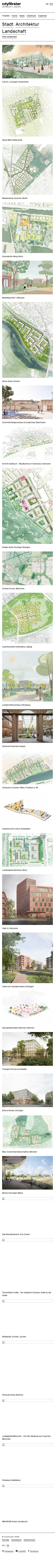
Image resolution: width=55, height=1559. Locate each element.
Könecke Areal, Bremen (12, 1395)
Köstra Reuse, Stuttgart (12, 1110)
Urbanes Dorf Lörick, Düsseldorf (16, 829)
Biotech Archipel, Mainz (12, 1193)
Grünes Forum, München (13, 588)
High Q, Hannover (10, 928)
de (47, 4)
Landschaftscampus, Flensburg (16, 705)
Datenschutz (29, 1540)
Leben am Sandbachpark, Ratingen (18, 986)
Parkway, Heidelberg (11, 1480)
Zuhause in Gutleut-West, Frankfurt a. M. (20, 787)
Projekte (6, 16)
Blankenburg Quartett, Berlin (15, 198)
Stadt (8, 24)
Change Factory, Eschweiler (14, 1069)
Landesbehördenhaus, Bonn (14, 870)
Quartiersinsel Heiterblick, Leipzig (17, 647)
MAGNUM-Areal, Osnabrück (15, 1521)
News (22, 16)
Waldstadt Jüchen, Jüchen (14, 1337)
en (51, 4)
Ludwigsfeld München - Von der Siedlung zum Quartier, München (26, 1437)
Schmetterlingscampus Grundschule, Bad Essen (24, 422)
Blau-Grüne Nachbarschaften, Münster (19, 1152)
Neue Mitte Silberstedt (12, 140)
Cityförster (31, 16)
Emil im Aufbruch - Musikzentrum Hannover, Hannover (26, 464)
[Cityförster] (11, 4)
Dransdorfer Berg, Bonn (12, 256)
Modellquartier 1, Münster (13, 298)
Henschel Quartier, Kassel (13, 746)
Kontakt (5, 1540)
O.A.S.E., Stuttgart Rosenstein (15, 82)
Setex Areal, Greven (11, 381)
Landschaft (14, 31)
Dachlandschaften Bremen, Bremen (18, 1028)
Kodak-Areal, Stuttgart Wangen (16, 547)
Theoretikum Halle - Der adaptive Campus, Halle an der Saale (26, 1293)
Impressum (16, 1540)
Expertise (42, 16)
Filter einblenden (9, 37)
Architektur (27, 24)
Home (14, 16)
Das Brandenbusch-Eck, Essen (16, 1234)
